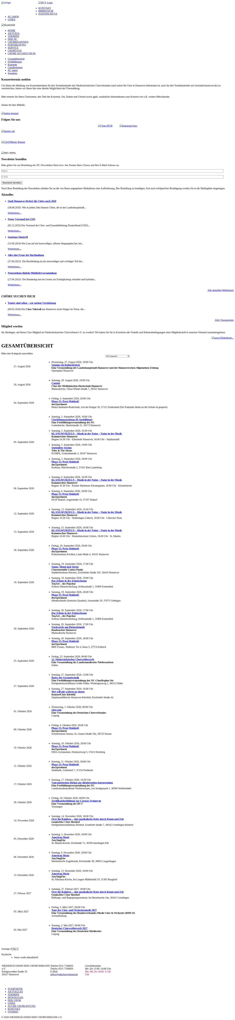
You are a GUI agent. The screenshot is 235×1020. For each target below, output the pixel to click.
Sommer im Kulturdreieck (65, 365)
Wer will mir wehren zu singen (68, 691)
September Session (61, 447)
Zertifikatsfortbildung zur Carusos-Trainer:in (76, 800)
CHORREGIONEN (18, 42)
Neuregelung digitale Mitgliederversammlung (32, 273)
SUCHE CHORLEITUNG (22, 1006)
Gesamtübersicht (16, 58)
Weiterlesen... (14, 213)
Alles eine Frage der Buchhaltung (26, 255)
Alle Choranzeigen (224, 320)
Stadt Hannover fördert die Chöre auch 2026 (32, 201)
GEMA (11, 1003)
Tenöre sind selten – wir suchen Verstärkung (32, 303)
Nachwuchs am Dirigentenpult (68, 627)
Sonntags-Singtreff (18, 237)
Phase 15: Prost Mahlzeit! (65, 401)
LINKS (11, 19)
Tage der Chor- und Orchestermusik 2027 (74, 910)
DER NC (12, 39)
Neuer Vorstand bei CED (21, 219)
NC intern (13, 70)
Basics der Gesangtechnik (65, 677)
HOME (11, 30)
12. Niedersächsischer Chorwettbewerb (72, 659)
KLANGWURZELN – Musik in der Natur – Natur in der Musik (86, 433)
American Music (60, 837)
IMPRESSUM (45, 11)
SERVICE (13, 47)
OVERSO (13, 1011)
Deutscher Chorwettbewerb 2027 (69, 928)
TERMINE (13, 36)
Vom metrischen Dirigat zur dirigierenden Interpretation (82, 782)
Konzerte (12, 64)
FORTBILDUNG (17, 44)
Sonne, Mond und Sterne (65, 566)
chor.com (56, 709)
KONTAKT (44, 8)
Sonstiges (12, 73)
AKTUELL (14, 33)
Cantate (55, 383)
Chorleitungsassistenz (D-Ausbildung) (71, 419)
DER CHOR (14, 1000)
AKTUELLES (15, 991)
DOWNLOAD (15, 997)
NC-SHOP (13, 16)
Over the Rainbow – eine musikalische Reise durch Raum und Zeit (87, 819)
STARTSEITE (15, 988)
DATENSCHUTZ (47, 13)
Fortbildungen (15, 61)
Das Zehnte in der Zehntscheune (69, 580)
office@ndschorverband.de (64, 974)
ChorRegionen (15, 67)
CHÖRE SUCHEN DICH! (22, 53)
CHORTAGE (15, 50)
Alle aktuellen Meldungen (221, 290)
